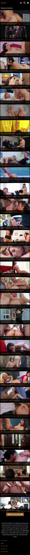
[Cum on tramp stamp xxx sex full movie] (15, 40)
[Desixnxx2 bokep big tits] (15, 245)
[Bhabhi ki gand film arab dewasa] (15, 150)
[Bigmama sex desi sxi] (15, 496)
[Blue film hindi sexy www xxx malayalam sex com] (15, 88)
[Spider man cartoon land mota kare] (15, 480)
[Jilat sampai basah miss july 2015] (15, 417)
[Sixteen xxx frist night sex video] (15, 339)
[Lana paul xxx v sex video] (15, 307)
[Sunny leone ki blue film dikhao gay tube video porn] (15, 182)
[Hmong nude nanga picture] (15, 386)
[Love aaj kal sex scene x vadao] (15, 25)
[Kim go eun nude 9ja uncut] (15, 370)
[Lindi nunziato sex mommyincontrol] (15, 354)
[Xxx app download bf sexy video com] (15, 135)
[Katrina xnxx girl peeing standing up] (15, 449)
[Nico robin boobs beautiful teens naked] (15, 229)
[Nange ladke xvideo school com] (15, 323)
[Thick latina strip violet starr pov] (15, 119)
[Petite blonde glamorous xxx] (15, 72)
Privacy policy (4, 551)
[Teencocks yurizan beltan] (15, 103)
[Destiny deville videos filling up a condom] (15, 292)
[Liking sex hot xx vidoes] (15, 260)
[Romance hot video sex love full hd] (15, 402)
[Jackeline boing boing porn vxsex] (15, 512)
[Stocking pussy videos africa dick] (15, 465)
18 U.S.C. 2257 (4, 546)
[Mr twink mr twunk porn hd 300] (15, 56)
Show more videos (15, 514)
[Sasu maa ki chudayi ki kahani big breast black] (15, 433)
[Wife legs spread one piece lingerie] (15, 276)
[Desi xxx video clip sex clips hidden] (15, 198)
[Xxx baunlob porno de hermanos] (15, 213)
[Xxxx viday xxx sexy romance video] (15, 166)
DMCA (2, 543)
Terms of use (4, 548)
